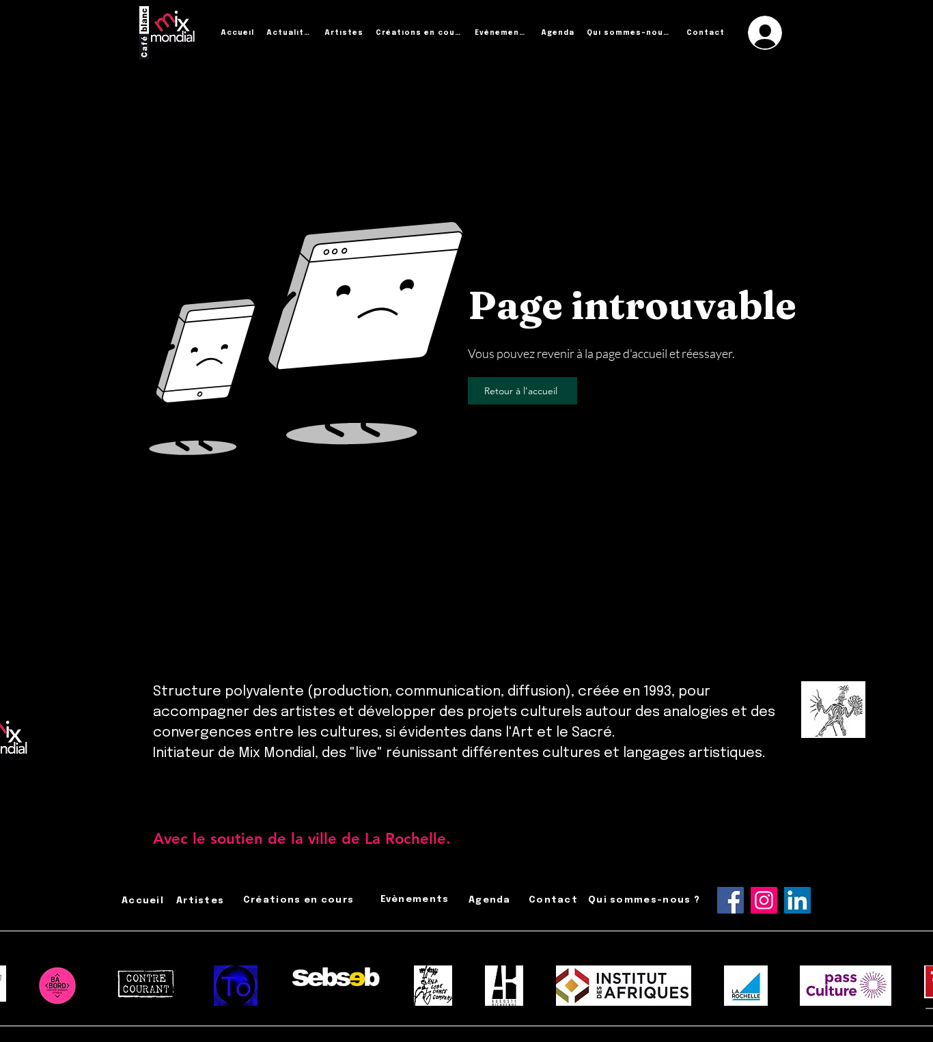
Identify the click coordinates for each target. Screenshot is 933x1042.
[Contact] (488, 839)
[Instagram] (764, 900)
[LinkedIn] (797, 900)
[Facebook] (730, 900)
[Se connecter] (765, 33)
